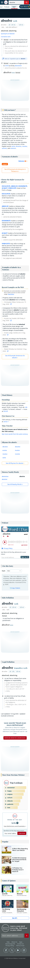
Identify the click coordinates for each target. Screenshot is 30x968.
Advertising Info (10, 944)
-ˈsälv (20, 25)
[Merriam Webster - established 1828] (6, 2)
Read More (11, 294)
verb (15, 21)
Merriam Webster (5, 928)
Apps (21, 942)
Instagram (24, 950)
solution (13, 148)
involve (17, 450)
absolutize (5, 476)
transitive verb (5, 37)
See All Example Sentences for (15, 357)
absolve (14, 186)
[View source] (11, 304)
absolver (4, 479)
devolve (5, 447)
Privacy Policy (10, 945)
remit (7, 66)
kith (14, 823)
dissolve (18, 146)
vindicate (12, 188)
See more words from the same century (15, 434)
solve (13, 146)
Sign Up (24, 557)
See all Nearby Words (14, 484)
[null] (17, 823)
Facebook (6, 950)
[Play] (5, 542)
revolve (17, 454)
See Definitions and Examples (14, 826)
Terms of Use (20, 945)
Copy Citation (15, 588)
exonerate (22, 186)
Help (8, 942)
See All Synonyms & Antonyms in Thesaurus (15, 170)
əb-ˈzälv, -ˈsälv (14, 671)
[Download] (7, 536)
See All (14, 918)
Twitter (12, 950)
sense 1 (6, 422)
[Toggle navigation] (2, 2)
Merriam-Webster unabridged (15, 738)
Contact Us (20, 944)
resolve (24, 146)
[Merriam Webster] (15, 816)
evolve (4, 450)
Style (3, 571)
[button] (14, 7)
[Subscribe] (3, 536)
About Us (15, 942)
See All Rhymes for (14, 463)
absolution (18, 66)
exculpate (6, 186)
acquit (5, 188)
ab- (26, 407)
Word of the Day (15, 820)
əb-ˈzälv (11, 25)
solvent (4, 148)
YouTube (18, 950)
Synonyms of (7, 34)
